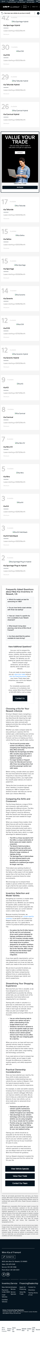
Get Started (20, 187)
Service (14, 1283)
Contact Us (20, 698)
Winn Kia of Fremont (4, 1329)
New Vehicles (6, 1287)
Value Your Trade (20, 1176)
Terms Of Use (14, 1329)
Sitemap (18, 1329)
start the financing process (18, 676)
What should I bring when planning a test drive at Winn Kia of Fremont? (19, 628)
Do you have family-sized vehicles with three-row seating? (19, 609)
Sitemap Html (24, 1329)
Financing (24, 1283)
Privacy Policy (9, 1329)
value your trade (19, 674)
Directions (31, 1290)
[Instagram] (8, 1274)
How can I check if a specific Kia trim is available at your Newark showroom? (19, 618)
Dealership (33, 1283)
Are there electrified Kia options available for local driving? (19, 637)
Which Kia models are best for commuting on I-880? (18, 600)
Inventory (6, 1283)
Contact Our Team (19, 1183)
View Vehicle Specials (20, 1169)
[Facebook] (4, 1274)
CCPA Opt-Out (33, 1329)
